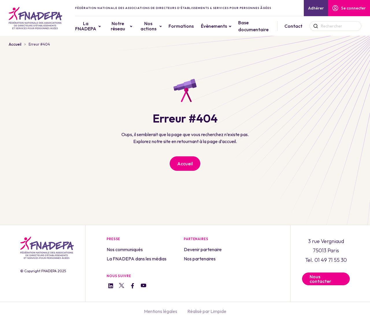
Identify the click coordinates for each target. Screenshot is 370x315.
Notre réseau (118, 26)
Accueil (15, 44)
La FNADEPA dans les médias (136, 259)
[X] (121, 286)
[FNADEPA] (35, 18)
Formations (181, 26)
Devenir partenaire (203, 249)
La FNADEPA (85, 26)
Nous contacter (320, 279)
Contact (293, 26)
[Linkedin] (110, 286)
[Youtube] (143, 286)
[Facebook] (132, 286)
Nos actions (148, 26)
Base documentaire (253, 26)
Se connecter (353, 8)
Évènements (214, 26)
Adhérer (316, 8)
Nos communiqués (125, 249)
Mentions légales (160, 311)
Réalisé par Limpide (206, 311)
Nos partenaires (200, 259)
